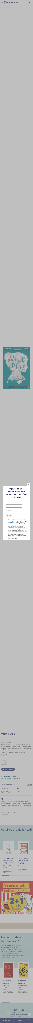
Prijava (9, 515)
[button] (28, 484)
